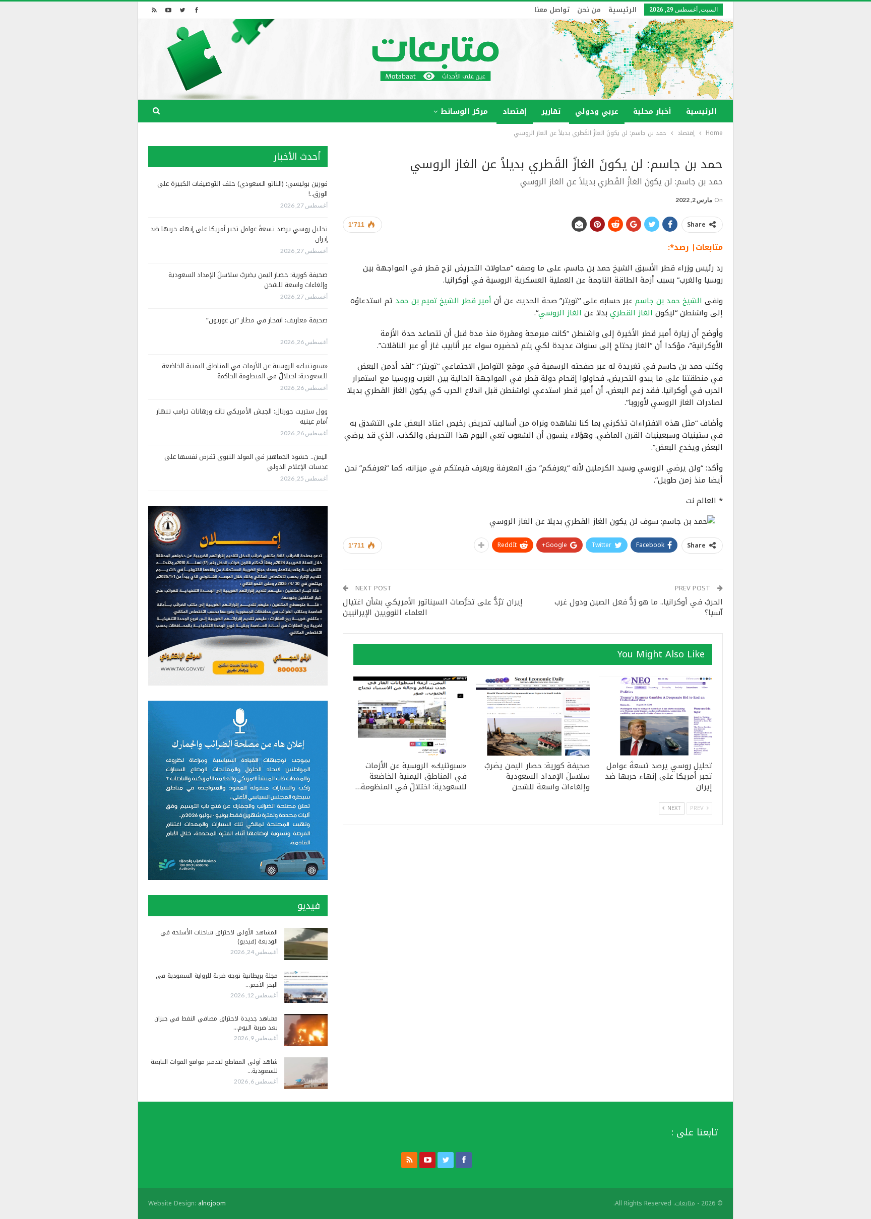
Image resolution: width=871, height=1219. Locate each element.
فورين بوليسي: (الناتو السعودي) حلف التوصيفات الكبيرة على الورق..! (242, 188)
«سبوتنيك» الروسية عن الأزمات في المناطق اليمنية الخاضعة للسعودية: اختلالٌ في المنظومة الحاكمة (245, 371)
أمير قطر (476, 301)
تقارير (551, 111)
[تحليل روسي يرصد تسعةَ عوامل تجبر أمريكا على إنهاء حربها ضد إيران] (655, 716)
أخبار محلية (652, 111)
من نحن (589, 10)
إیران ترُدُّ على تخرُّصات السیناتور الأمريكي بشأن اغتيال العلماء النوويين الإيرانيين (433, 607)
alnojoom (212, 1203)
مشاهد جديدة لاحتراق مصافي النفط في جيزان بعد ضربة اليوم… (216, 1023)
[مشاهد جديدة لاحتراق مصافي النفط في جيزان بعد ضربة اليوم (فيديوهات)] (306, 1030)
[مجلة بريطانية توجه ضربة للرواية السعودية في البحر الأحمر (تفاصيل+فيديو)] (306, 987)
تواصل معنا (552, 10)
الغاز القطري (631, 313)
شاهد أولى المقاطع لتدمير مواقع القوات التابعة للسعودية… (214, 1066)
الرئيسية (622, 10)
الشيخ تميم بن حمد (427, 301)
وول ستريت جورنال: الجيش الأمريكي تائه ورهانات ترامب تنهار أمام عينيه (242, 416)
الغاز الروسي (560, 313)
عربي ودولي (596, 111)
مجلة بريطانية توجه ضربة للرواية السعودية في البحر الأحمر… (217, 980)
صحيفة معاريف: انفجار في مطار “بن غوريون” (267, 320)
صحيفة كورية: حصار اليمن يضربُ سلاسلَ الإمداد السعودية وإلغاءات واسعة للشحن (248, 279)
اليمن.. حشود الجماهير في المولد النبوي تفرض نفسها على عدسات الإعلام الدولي (246, 461)
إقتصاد (515, 111)
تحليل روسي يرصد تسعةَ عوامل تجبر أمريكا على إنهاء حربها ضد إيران (239, 234)
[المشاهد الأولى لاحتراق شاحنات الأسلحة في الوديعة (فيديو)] (306, 944)
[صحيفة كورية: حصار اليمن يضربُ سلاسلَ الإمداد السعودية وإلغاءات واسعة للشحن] (532, 716)
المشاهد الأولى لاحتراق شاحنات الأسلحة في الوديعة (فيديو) (219, 937)
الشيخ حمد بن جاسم (668, 301)
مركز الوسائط (464, 111)
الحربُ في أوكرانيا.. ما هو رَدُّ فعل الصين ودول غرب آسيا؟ (638, 607)
